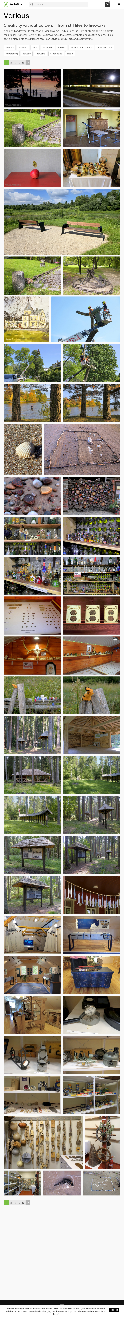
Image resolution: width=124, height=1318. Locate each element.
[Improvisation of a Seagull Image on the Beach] (82, 474)
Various (16, 15)
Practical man (104, 47)
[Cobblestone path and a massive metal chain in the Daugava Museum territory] (32, 146)
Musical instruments (81, 47)
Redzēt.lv (15, 4)
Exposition (48, 47)
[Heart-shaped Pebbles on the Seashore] (32, 514)
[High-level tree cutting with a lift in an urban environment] (32, 381)
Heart (70, 53)
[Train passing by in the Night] (91, 106)
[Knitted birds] (32, 713)
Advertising (12, 53)
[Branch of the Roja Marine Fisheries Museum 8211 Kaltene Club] (32, 953)
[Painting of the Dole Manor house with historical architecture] (27, 341)
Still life (61, 47)
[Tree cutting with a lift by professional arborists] (91, 381)
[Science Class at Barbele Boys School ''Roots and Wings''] (91, 146)
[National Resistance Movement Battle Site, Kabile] (32, 753)
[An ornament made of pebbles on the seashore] (101, 1194)
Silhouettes (56, 53)
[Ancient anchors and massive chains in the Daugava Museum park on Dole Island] (91, 294)
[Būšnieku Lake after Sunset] (32, 106)
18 (23, 62)
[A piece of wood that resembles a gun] (62, 1194)
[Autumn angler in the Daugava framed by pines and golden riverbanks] (32, 421)
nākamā (28, 62)
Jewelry (27, 53)
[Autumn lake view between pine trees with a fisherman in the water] (91, 421)
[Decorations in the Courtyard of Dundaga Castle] (91, 514)
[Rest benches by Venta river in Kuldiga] (62, 254)
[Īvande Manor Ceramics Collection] (91, 186)
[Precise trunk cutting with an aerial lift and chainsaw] (85, 341)
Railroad (23, 47)
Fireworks (40, 53)
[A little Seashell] (23, 474)
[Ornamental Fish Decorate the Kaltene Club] (91, 913)
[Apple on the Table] (32, 186)
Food (35, 47)
